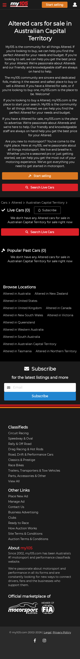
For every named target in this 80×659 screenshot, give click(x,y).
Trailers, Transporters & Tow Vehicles (34, 470)
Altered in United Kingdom (22, 308)
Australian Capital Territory (45, 202)
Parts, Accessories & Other (27, 476)
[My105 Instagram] (44, 640)
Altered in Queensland (19, 322)
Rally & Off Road (19, 444)
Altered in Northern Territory (56, 351)
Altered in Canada (58, 308)
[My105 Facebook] (35, 640)
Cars (4, 202)
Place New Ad (18, 496)
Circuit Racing (18, 433)
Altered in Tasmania (17, 351)
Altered (16, 202)
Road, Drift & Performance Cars (30, 454)
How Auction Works (22, 528)
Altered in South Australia (21, 337)
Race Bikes (16, 465)
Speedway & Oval (20, 438)
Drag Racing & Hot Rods (25, 449)
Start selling (54, 5)
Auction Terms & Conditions (28, 539)
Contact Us (16, 507)
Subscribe (49, 210)
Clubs (12, 517)
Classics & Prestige (21, 460)
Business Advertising (23, 512)
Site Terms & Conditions (25, 534)
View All (14, 481)
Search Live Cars (42, 187)
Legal (47, 632)
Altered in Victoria (60, 315)
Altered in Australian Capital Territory (29, 344)
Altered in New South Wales (23, 315)
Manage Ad (16, 501)
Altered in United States (20, 301)
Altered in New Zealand (51, 293)
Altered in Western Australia (23, 329)
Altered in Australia (17, 293)
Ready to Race (18, 523)
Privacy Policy (62, 632)
